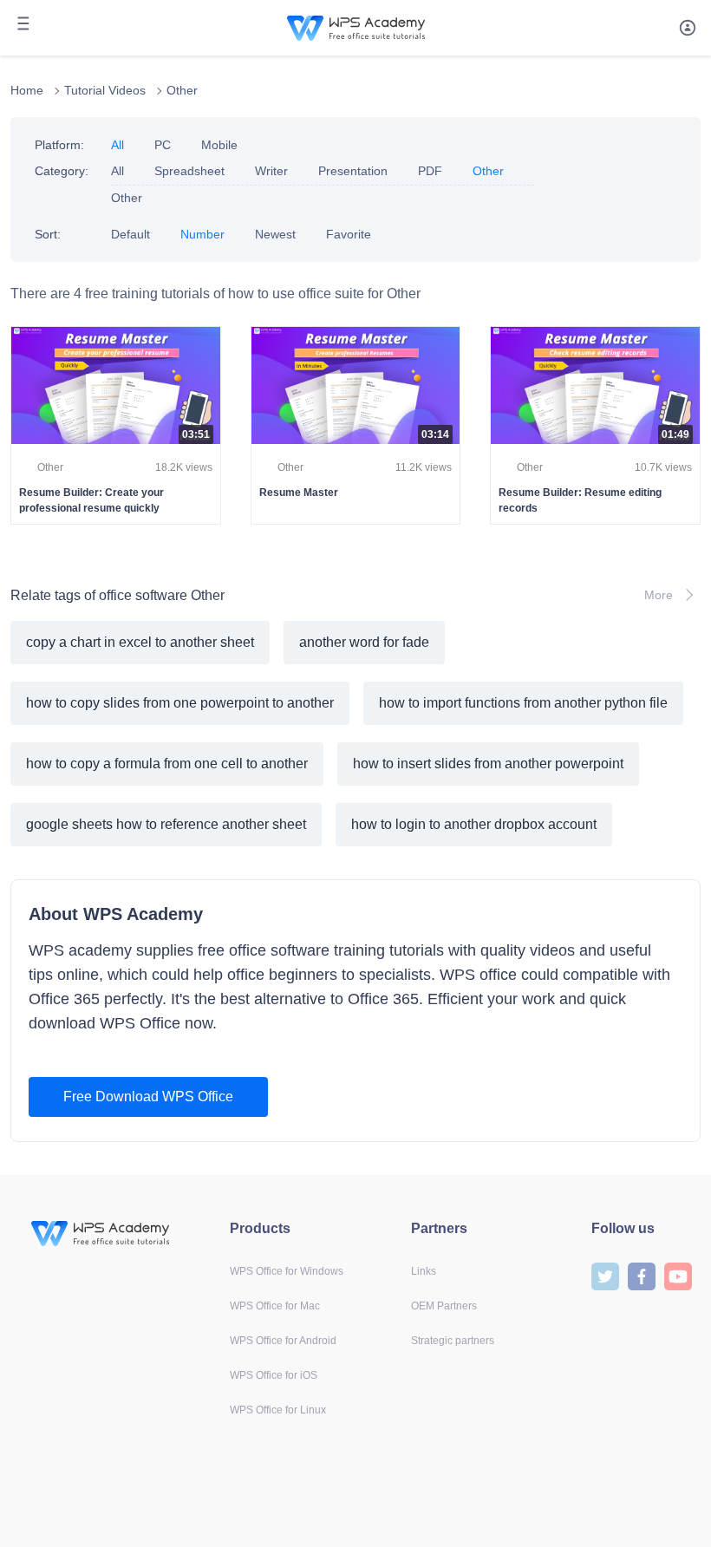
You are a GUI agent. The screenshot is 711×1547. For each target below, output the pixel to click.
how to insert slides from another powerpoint (488, 763)
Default (130, 234)
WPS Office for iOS (273, 1375)
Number (202, 234)
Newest (275, 234)
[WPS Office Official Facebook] (642, 1275)
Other (182, 90)
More (658, 595)
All (117, 145)
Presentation (353, 171)
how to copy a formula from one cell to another (167, 763)
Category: (61, 171)
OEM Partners (444, 1306)
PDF (430, 171)
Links (423, 1271)
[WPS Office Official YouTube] (678, 1275)
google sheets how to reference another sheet (166, 824)
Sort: (48, 234)
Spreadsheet (189, 171)
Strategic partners (452, 1341)
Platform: (59, 145)
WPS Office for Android (283, 1341)
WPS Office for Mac (275, 1306)
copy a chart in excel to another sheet (140, 642)
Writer (271, 171)
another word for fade (364, 642)
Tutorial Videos (105, 90)
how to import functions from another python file (523, 702)
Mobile (219, 145)
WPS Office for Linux (278, 1410)
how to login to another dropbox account (474, 824)
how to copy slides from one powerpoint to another (180, 702)
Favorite (348, 234)
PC (162, 145)
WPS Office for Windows (286, 1271)
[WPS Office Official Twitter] (605, 1275)
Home (26, 90)
